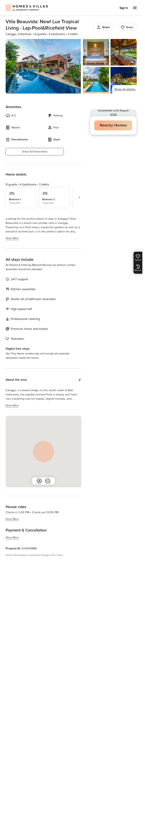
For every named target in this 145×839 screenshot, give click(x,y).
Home (9, 555)
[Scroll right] (79, 197)
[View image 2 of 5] (96, 52)
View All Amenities (34, 151)
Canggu (45, 555)
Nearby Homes (113, 125)
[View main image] (43, 66)
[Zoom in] (39, 481)
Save (129, 27)
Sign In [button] (124, 8)
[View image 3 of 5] (124, 52)
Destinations (20, 555)
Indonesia (34, 555)
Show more (12, 238)
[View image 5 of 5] (124, 80)
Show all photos (124, 89)
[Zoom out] (48, 481)
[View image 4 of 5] (96, 80)
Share (106, 27)
